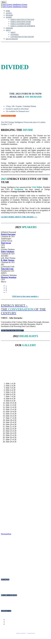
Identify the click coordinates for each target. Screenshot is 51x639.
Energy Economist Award (20, 24)
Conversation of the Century (22, 37)
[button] (8, 116)
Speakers (9, 15)
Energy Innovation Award (20, 21)
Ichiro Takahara (7, 252)
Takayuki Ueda (7, 269)
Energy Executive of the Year (22, 19)
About (8, 30)
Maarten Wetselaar (8, 277)
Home (8, 11)
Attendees (14, 34)
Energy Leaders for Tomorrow (22, 26)
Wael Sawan (6, 243)
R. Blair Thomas (7, 260)
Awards (9, 17)
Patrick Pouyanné (8, 234)
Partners (9, 28)
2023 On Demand (12, 39)
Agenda (9, 13)
